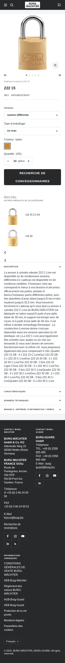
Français (10, 641)
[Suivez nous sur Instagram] (15, 536)
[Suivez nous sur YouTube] (22, 536)
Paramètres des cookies (13, 628)
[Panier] (59, 5)
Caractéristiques (15, 392)
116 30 (28, 236)
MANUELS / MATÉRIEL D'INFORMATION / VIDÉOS (29, 409)
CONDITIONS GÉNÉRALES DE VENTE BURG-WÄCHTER (14, 569)
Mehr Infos (10, 197)
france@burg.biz (14, 517)
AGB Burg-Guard (14, 599)
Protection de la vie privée (15, 612)
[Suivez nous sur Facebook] (8, 536)
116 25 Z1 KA (32, 214)
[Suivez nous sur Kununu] (15, 543)
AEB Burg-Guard (14, 605)
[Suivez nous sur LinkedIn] (8, 543)
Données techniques (16, 401)
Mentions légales (14, 620)
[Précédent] (5, 75)
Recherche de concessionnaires (33, 177)
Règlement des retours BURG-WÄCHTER (13, 590)
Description (11, 267)
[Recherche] (11, 5)
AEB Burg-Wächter (15, 580)
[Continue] (59, 75)
